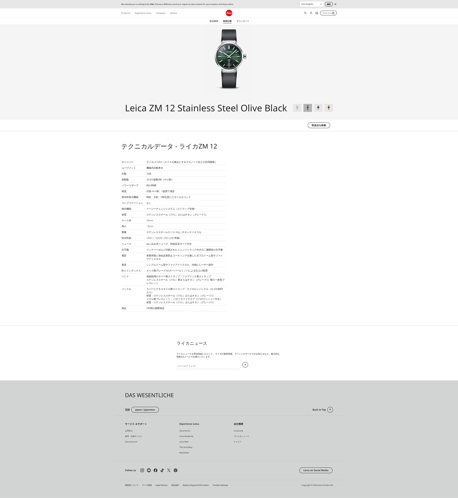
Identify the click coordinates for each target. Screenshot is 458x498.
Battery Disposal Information (196, 485)
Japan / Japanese (145, 409)
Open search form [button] (305, 13)
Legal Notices (162, 485)
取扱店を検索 (319, 125)
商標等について (131, 485)
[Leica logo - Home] (229, 13)
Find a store (316, 13)
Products (125, 13)
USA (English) (307, 4)
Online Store (327, 13)
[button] (330, 410)
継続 (329, 4)
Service (173, 13)
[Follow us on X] (169, 470)
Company (160, 13)
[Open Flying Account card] (311, 13)
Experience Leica (143, 13)
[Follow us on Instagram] (142, 470)
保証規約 (175, 485)
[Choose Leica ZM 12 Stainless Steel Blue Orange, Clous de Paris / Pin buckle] (328, 108)
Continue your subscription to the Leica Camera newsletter (245, 365)
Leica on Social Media (315, 470)
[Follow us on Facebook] (155, 470)
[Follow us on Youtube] (148, 470)
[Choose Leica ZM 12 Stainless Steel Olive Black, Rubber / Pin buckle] (307, 108)
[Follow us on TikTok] (162, 470)
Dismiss (335, 4)
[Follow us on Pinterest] (175, 470)
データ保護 (147, 485)
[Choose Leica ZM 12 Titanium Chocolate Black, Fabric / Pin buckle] (318, 108)
